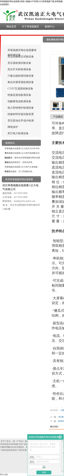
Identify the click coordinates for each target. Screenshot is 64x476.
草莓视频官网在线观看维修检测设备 (22, 51)
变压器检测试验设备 (19, 63)
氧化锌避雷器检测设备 (21, 82)
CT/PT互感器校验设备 (20, 88)
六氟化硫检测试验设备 (21, 75)
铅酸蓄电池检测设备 (19, 101)
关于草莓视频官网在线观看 (30, 27)
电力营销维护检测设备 (21, 107)
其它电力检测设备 (18, 133)
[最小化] (60, 437)
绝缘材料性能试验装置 (21, 114)
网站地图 (4, 474)
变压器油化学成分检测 (21, 120)
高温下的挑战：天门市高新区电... (19, 171)
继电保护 (13, 127)
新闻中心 (50, 26)
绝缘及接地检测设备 (19, 95)
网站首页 (11, 26)
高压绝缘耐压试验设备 (21, 56)
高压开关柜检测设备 (19, 69)
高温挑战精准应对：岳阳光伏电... (19, 162)
